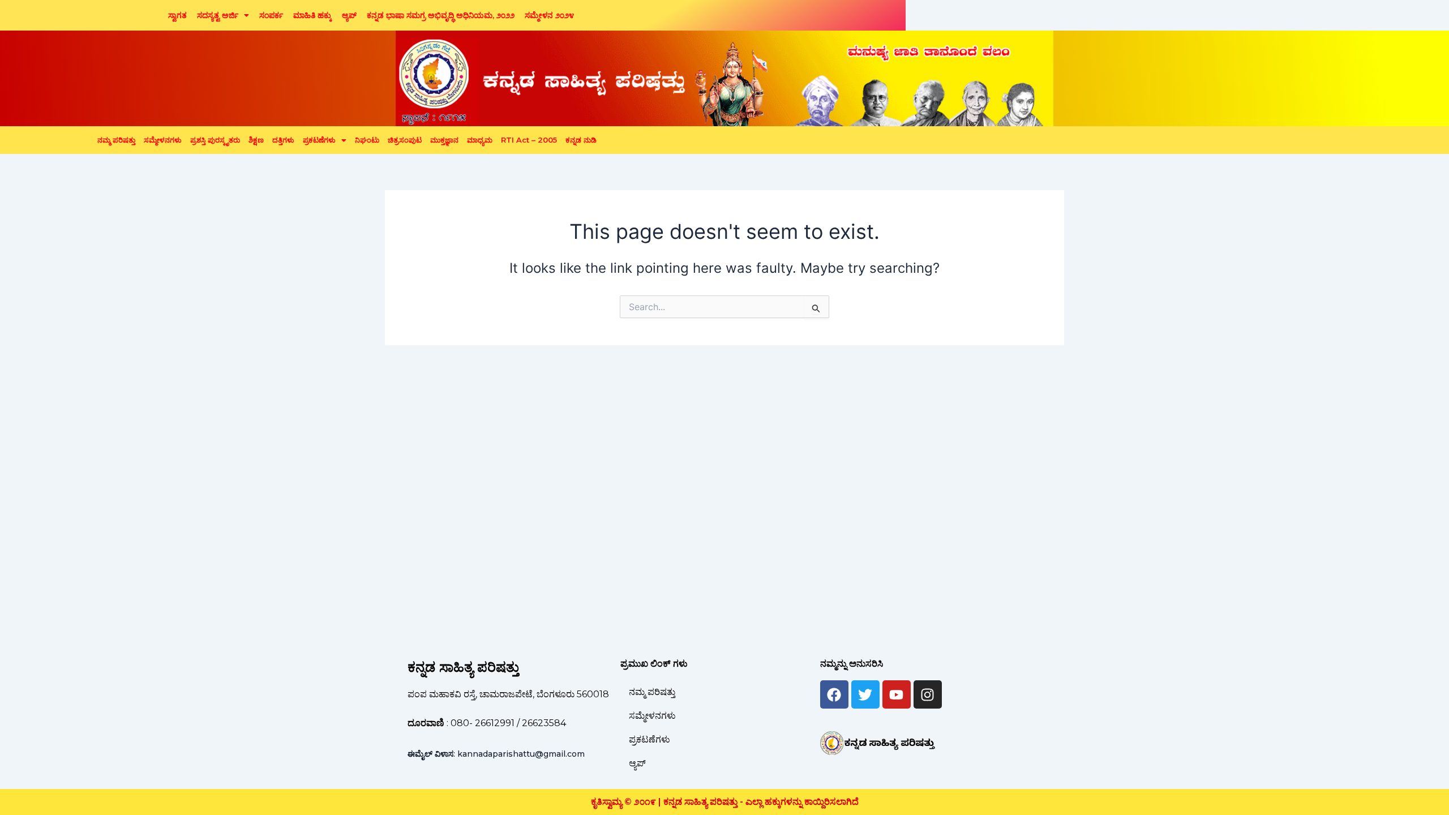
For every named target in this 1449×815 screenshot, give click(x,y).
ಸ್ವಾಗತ (177, 15)
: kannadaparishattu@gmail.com (496, 754)
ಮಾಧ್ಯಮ (479, 139)
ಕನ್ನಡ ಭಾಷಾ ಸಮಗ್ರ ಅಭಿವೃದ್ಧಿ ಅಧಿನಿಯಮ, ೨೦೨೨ (441, 15)
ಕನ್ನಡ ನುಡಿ (581, 139)
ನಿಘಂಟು (367, 139)
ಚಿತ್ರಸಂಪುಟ (405, 139)
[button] (223, 15)
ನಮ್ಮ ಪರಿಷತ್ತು (116, 139)
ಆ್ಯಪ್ (349, 15)
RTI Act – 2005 (529, 139)
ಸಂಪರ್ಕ (271, 15)
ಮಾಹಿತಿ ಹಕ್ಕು (312, 15)
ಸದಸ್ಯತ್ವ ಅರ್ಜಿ (217, 15)
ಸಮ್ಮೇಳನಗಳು (163, 139)
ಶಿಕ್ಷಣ (256, 139)
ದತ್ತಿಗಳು (283, 139)
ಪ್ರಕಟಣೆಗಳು (319, 139)
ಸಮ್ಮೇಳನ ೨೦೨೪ (549, 15)
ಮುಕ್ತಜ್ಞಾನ (444, 139)
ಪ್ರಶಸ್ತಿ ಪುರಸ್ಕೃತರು (215, 139)
